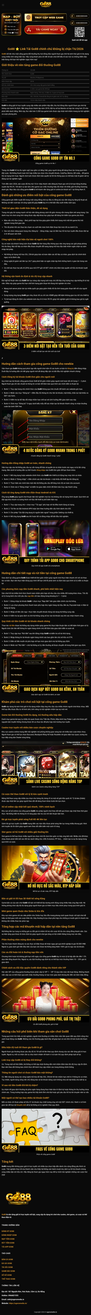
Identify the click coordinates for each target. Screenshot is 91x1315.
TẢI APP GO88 (7, 1247)
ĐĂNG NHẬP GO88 (9, 1235)
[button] (3, 5)
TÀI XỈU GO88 (7, 1267)
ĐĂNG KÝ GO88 (8, 1231)
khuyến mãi (21, 1105)
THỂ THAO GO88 (8, 1279)
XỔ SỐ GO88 (7, 1275)
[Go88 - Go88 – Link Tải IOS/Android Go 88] (45, 5)
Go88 (4, 1214)
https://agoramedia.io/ (18, 1303)
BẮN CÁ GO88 (7, 1259)
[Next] (18, 24)
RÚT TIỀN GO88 (8, 1243)
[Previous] (5, 24)
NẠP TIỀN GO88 (8, 1239)
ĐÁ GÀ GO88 (7, 1263)
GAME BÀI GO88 (8, 1271)
